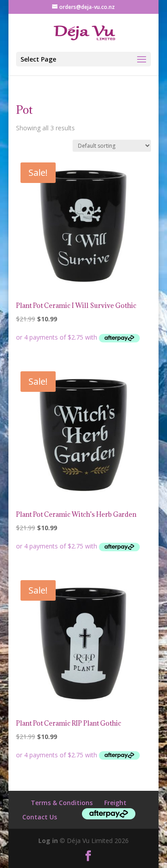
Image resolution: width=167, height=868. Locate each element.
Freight (115, 802)
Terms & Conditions (62, 802)
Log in (48, 840)
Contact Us (39, 817)
